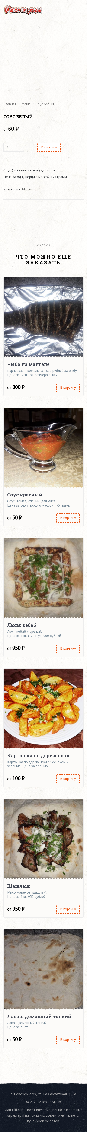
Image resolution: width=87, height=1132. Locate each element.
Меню (26, 104)
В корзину (49, 147)
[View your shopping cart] (69, 10)
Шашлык (18, 886)
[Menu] (79, 10)
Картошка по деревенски (38, 755)
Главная (9, 104)
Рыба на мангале (28, 364)
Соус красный (24, 495)
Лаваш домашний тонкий (39, 1016)
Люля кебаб (21, 625)
